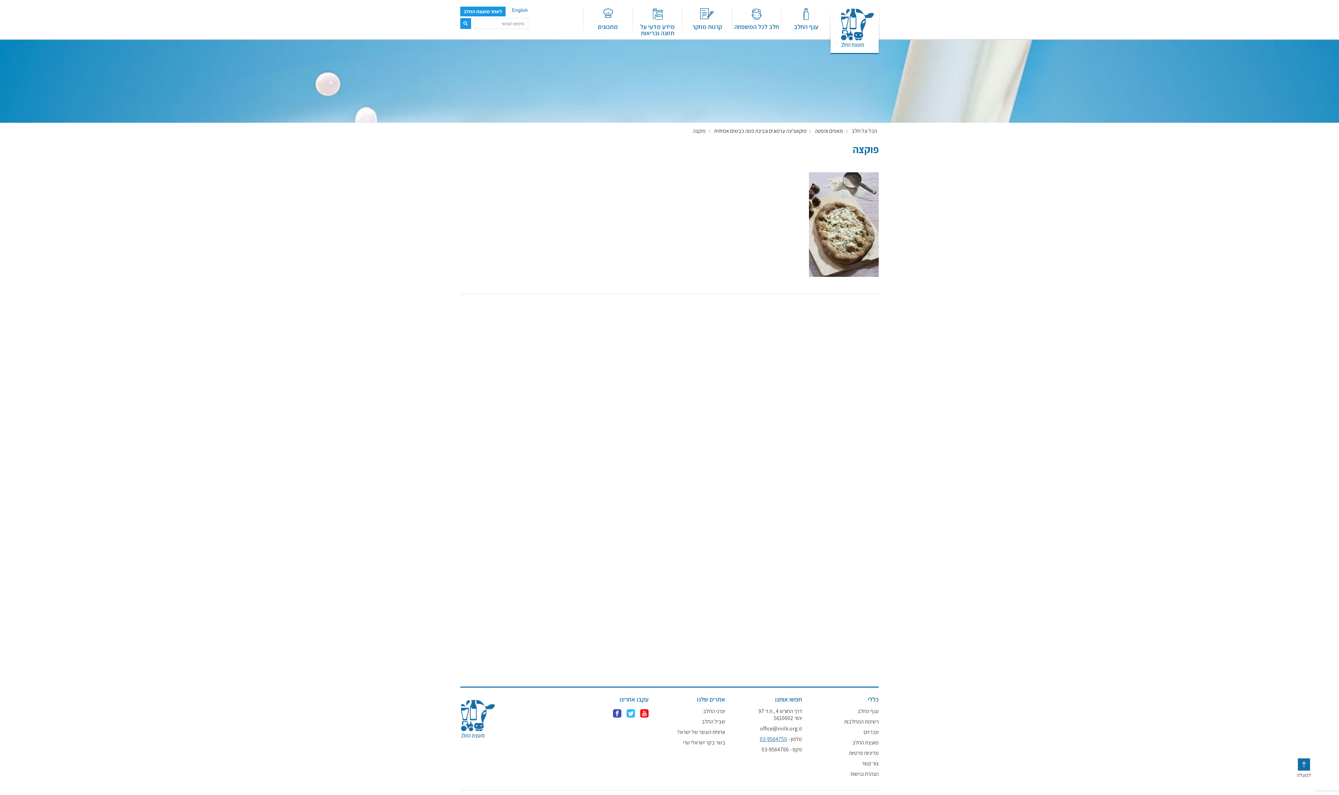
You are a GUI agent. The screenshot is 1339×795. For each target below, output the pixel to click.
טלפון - (781, 739)
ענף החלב (806, 26)
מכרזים (871, 732)
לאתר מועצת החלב (483, 11)
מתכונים (608, 26)
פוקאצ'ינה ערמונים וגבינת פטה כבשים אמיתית (760, 131)
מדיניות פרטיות (864, 753)
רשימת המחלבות (861, 721)
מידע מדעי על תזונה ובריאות (657, 29)
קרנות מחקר (707, 26)
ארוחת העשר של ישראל (701, 732)
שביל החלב (713, 721)
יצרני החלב (714, 711)
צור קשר (870, 763)
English (520, 10)
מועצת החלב (865, 742)
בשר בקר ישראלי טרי (704, 742)
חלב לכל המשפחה (756, 26)
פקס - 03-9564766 (782, 749)
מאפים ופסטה (829, 131)
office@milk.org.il (781, 728)
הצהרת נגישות (864, 774)
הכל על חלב (864, 131)
